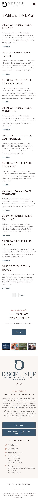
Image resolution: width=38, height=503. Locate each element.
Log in (23, 497)
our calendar (16, 408)
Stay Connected (23, 484)
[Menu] (34, 4)
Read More (6, 46)
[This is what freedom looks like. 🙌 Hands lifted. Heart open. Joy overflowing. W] (32, 346)
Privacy (11, 484)
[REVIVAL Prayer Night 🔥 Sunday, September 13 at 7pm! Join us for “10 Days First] (6, 346)
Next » (22, 295)
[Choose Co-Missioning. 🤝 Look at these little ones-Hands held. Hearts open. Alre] (15, 346)
